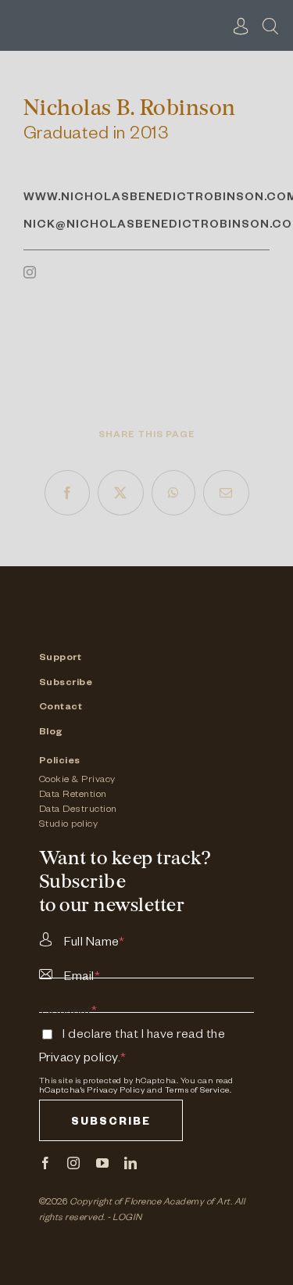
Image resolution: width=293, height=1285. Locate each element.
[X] (121, 492)
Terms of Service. (198, 1091)
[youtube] (102, 1163)
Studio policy (68, 825)
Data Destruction (78, 810)
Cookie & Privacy (77, 780)
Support (60, 658)
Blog (51, 732)
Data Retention (73, 795)
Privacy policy (78, 1060)
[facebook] (45, 1163)
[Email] (226, 492)
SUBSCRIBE (111, 1123)
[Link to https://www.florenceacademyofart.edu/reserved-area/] (241, 25)
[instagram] (30, 272)
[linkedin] (131, 1163)
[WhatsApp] (174, 492)
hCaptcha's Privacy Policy (92, 1091)
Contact (61, 707)
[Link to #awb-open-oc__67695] (270, 25)
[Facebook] (68, 492)
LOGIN (127, 1219)
